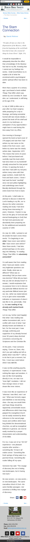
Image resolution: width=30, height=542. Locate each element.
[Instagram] (16, 4)
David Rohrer (12, 36)
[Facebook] (23, 533)
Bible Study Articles (22, 13)
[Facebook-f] (8, 4)
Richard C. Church (19, 540)
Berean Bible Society (9, 13)
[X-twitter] (11, 4)
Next (26, 18)
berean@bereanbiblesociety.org (17, 528)
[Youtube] (14, 4)
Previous (5, 18)
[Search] (22, 1)
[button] (28, 9)
